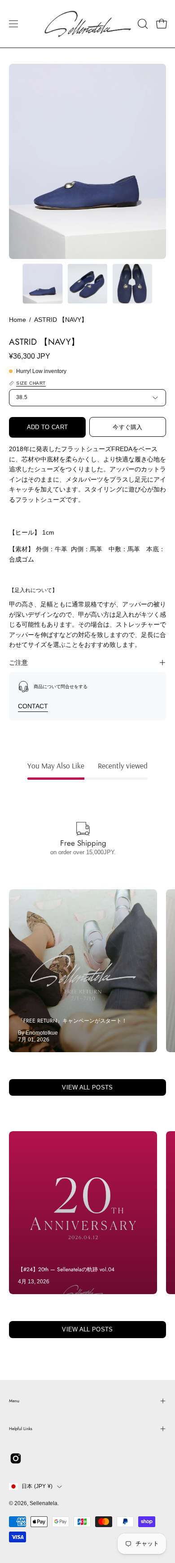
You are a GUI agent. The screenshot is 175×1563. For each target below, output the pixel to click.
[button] (142, 24)
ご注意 (18, 662)
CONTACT (33, 706)
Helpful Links (20, 1429)
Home (17, 319)
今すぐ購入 (128, 427)
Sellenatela (43, 1503)
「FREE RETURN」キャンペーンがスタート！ (72, 1021)
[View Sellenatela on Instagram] (15, 1458)
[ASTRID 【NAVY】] (42, 283)
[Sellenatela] (87, 24)
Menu (14, 1401)
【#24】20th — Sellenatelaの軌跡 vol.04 (66, 1269)
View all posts (87, 1087)
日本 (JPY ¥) (37, 1486)
